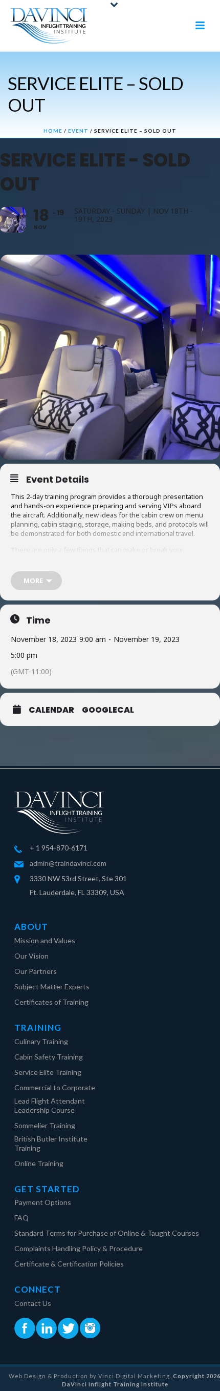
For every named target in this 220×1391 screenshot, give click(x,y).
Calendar (51, 710)
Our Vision (31, 955)
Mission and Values (44, 940)
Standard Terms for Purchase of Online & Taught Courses (106, 1233)
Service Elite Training (47, 1072)
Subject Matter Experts (52, 986)
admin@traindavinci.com (68, 863)
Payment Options (42, 1202)
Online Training (38, 1163)
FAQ (21, 1217)
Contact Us (32, 1303)
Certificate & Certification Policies (69, 1263)
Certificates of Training (51, 1002)
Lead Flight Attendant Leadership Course (49, 1105)
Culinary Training (41, 1041)
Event (78, 131)
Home (52, 131)
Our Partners (35, 971)
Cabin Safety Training (48, 1056)
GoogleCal (108, 710)
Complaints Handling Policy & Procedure (78, 1248)
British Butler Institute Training (50, 1143)
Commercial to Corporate (54, 1087)
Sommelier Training (44, 1125)
